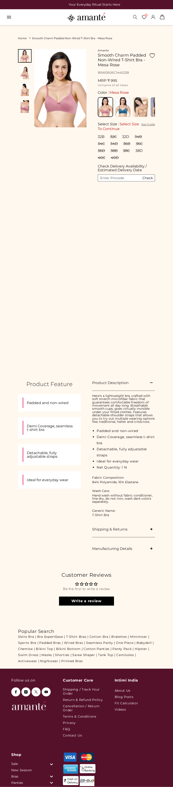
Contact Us (72, 735)
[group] (86, 4)
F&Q (66, 729)
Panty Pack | (123, 649)
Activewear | (28, 661)
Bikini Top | (45, 649)
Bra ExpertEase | (51, 637)
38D (139, 150)
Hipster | (142, 649)
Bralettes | (120, 637)
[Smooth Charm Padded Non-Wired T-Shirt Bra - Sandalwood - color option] (140, 107)
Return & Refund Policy (83, 700)
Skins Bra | (27, 637)
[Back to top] (162, 777)
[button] (9, 17)
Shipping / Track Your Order (81, 691)
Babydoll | (145, 643)
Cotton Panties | (98, 649)
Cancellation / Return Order (81, 708)
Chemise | (26, 649)
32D (125, 136)
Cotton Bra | (99, 637)
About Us (123, 691)
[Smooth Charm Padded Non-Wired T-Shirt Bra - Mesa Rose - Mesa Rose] (105, 107)
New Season (21, 770)
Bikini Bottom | (69, 649)
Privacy (69, 723)
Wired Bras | (74, 643)
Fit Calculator (126, 703)
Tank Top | (106, 655)
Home (22, 38)
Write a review (86, 601)
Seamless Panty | (100, 643)
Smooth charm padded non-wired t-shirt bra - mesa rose (72, 38)
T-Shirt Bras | (77, 637)
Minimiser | (139, 637)
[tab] (25, 56)
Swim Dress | (29, 655)
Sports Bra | (28, 643)
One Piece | (126, 643)
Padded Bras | (51, 643)
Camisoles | (126, 655)
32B (101, 136)
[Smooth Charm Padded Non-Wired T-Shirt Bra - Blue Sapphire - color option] (123, 107)
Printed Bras (72, 661)
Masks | (47, 655)
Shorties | (63, 655)
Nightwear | (50, 661)
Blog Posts (124, 697)
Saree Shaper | (84, 655)
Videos (120, 709)
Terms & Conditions (79, 716)
